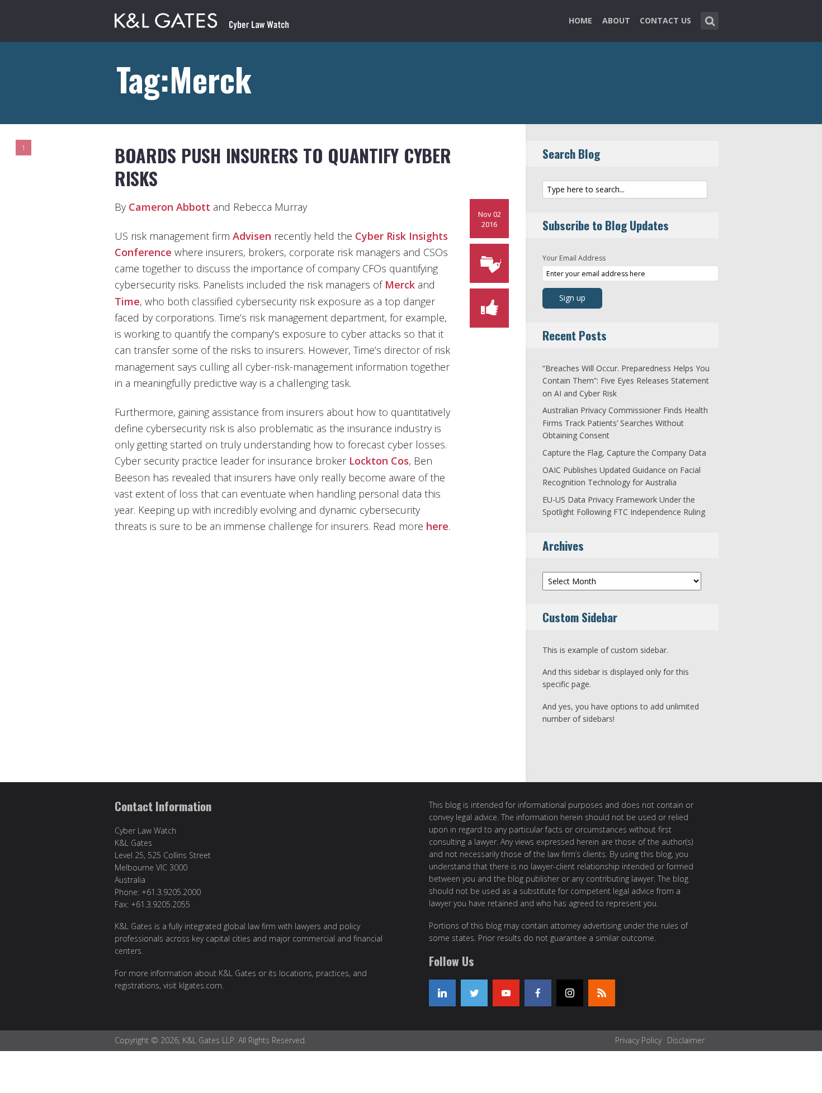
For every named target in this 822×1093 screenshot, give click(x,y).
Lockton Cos (377, 460)
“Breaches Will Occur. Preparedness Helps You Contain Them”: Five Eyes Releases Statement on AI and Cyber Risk (626, 381)
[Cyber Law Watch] (211, 18)
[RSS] (601, 993)
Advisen (252, 236)
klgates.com (200, 985)
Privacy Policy (638, 1040)
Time (127, 301)
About (616, 20)
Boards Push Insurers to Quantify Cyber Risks (283, 167)
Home (580, 20)
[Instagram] (569, 993)
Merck (400, 284)
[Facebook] (538, 993)
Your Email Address (574, 258)
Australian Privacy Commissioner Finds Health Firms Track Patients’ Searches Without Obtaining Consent (625, 423)
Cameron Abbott (169, 207)
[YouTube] (506, 993)
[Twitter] (474, 993)
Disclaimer (686, 1040)
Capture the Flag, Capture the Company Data (624, 452)
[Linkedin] (442, 993)
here (437, 526)
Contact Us (665, 20)
